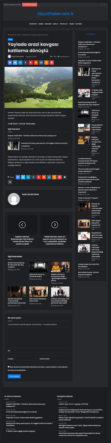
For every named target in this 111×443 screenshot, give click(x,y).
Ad (9, 350)
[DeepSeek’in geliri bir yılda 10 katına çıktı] (84, 236)
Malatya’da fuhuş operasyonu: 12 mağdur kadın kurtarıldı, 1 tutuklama (97, 75)
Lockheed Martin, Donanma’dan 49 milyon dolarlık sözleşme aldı (88, 161)
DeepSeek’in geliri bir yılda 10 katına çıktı (97, 235)
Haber (40, 24)
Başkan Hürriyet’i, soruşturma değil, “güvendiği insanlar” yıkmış (59, 277)
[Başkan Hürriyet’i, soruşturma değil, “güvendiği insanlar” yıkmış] (60, 267)
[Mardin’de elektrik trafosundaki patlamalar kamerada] (17, 291)
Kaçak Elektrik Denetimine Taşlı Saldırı (97, 127)
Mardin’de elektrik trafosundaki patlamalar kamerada (17, 301)
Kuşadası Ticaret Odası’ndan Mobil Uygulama (53, 4)
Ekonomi (48, 24)
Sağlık (55, 24)
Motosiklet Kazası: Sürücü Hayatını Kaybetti (88, 273)
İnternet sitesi (44, 359)
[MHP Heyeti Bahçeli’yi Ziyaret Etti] (38, 291)
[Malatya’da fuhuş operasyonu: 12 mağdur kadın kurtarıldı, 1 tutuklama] (14, 146)
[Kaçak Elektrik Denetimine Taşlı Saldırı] (84, 128)
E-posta (11, 359)
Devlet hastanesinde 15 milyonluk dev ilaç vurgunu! (16, 265)
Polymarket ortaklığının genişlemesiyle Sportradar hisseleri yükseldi (88, 179)
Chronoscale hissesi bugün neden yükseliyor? (89, 170)
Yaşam (71, 24)
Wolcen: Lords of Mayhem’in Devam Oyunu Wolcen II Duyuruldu (89, 189)
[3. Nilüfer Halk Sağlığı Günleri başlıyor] (84, 93)
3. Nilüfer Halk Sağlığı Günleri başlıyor (97, 92)
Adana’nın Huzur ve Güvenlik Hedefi (37, 275)
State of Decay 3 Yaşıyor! (88, 198)
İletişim (79, 24)
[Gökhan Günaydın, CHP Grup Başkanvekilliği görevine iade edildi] (60, 291)
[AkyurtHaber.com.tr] (55, 13)
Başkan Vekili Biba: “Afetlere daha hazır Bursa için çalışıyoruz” (32, 136)
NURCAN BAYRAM (17, 56)
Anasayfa (33, 24)
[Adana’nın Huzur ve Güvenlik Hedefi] (38, 267)
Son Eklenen (90, 34)
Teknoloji (64, 24)
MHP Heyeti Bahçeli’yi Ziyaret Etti (37, 300)
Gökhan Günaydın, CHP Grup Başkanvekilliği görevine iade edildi (60, 301)
